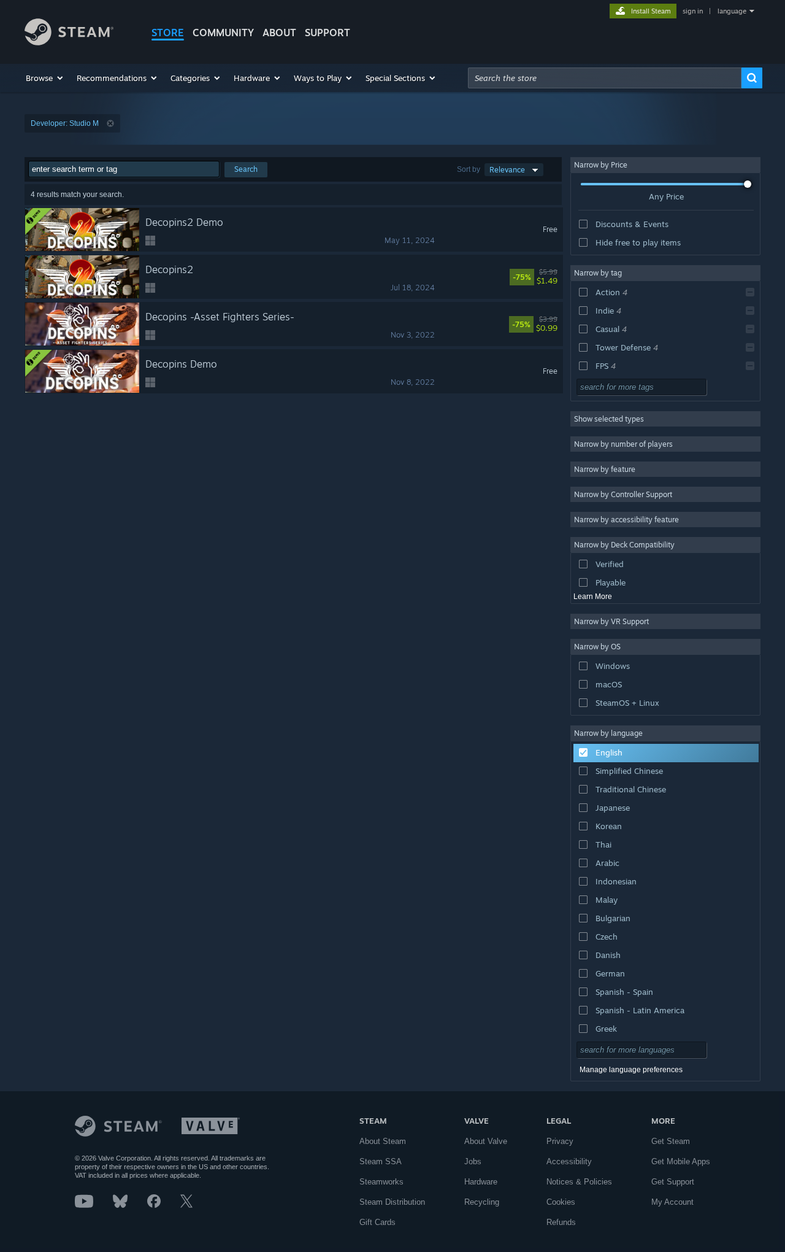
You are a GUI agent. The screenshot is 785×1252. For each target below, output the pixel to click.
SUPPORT (327, 32)
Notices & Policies (579, 1181)
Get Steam (670, 1141)
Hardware (480, 1181)
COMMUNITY (223, 32)
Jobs (472, 1161)
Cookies (560, 1202)
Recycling (481, 1202)
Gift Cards (377, 1222)
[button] (45, 78)
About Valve (485, 1141)
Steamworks (381, 1181)
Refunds (561, 1222)
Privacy (559, 1141)
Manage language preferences (631, 1069)
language (732, 11)
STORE (167, 32)
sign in (693, 11)
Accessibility (569, 1161)
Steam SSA (380, 1161)
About (279, 32)
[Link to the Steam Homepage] (69, 42)
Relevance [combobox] (507, 169)
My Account (672, 1202)
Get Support (672, 1181)
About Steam (382, 1141)
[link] (552, 276)
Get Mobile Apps (680, 1161)
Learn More (592, 596)
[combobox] (604, 78)
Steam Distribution (392, 1202)
